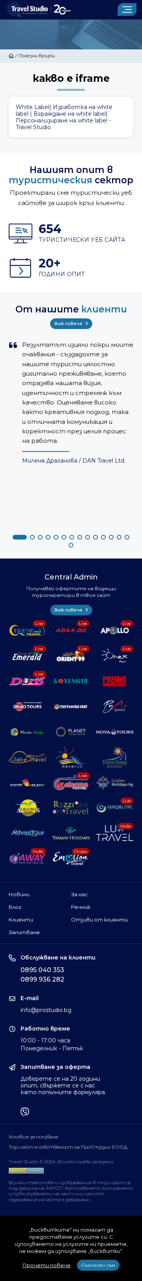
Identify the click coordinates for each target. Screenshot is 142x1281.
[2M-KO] (27, 707)
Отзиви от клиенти (99, 919)
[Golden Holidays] (114, 782)
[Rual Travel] (114, 707)
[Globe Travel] (27, 757)
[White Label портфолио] (71, 117)
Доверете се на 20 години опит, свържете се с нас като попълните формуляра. (63, 1085)
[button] (20, 537)
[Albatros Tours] (27, 808)
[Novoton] (71, 757)
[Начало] (11, 55)
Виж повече (69, 323)
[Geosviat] (71, 707)
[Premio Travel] (114, 681)
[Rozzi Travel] (71, 808)
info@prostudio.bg (46, 1010)
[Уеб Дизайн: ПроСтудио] (26, 1169)
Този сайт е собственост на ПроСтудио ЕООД (68, 1147)
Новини (19, 894)
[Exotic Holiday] (27, 782)
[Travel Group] (114, 757)
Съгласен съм (98, 1265)
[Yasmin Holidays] (71, 833)
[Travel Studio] (38, 9)
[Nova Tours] (114, 732)
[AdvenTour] (27, 833)
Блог (15, 907)
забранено (77, 1199)
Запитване (24, 932)
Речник (80, 907)
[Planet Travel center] (71, 732)
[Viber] (25, 1113)
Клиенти (21, 919)
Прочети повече (46, 1265)
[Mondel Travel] (27, 732)
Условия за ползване (33, 1137)
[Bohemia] (71, 681)
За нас (79, 894)
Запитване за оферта (55, 1067)
